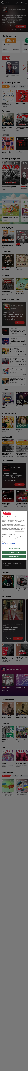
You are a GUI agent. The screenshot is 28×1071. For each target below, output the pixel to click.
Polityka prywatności (19, 530)
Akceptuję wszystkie (14, 556)
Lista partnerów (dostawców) (8, 543)
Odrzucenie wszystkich (14, 552)
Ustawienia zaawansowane (14, 548)
